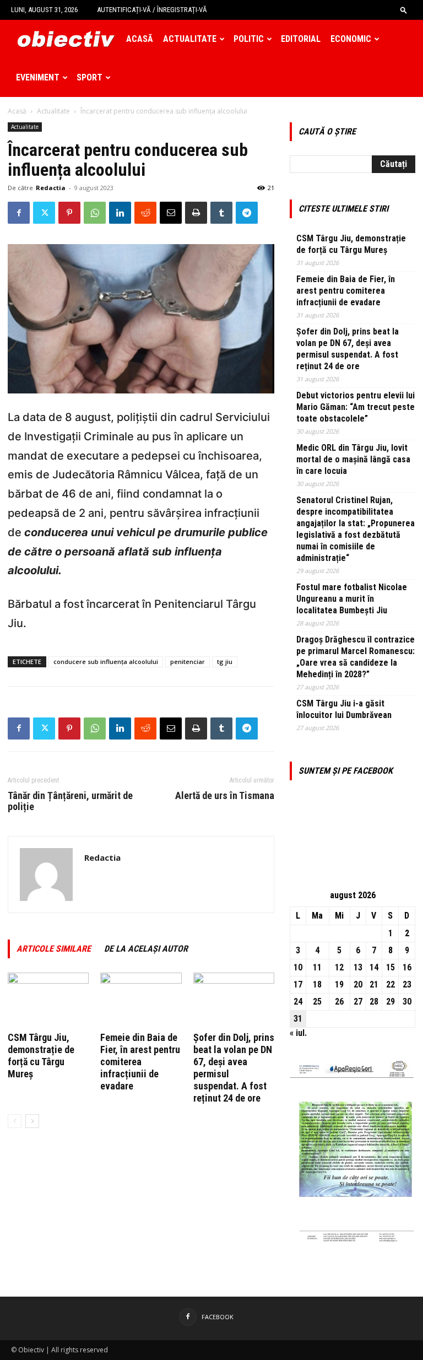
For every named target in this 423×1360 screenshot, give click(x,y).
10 (298, 967)
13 (358, 967)
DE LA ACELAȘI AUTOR (146, 948)
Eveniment (37, 77)
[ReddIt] (145, 213)
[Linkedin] (120, 213)
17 (298, 984)
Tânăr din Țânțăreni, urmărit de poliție (70, 801)
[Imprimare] (196, 213)
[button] (403, 10)
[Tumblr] (221, 213)
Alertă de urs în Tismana (224, 795)
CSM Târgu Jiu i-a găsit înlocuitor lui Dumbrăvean (344, 709)
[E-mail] (171, 213)
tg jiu (224, 661)
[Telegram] (247, 213)
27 (358, 1001)
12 (339, 967)
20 (358, 984)
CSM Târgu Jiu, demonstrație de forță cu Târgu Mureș (41, 1056)
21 (374, 984)
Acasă (139, 39)
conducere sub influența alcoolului (105, 661)
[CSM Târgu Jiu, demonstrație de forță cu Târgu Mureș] (48, 1000)
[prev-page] (14, 1121)
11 (317, 967)
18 (317, 984)
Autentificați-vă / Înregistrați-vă (152, 10)
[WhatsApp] (95, 213)
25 (317, 1001)
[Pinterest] (69, 213)
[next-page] (32, 1121)
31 (298, 1018)
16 (407, 967)
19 (339, 984)
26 (339, 1001)
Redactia (51, 188)
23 (407, 984)
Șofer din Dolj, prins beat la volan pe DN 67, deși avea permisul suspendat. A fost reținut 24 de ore (347, 348)
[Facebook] (19, 213)
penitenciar (187, 661)
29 (390, 1001)
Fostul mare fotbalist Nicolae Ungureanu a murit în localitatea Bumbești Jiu (351, 599)
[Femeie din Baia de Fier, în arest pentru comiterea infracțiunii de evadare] (140, 1000)
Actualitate (189, 39)
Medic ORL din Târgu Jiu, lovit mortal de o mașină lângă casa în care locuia (353, 459)
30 (407, 1001)
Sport (89, 77)
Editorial (301, 39)
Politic (249, 39)
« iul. (298, 1033)
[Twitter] (44, 213)
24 (298, 1001)
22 (390, 984)
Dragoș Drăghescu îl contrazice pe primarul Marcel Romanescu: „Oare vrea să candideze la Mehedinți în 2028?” (355, 656)
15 (390, 967)
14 (374, 967)
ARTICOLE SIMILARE (54, 948)
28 (374, 1001)
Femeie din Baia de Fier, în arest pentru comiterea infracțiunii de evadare (140, 1062)
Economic (350, 39)
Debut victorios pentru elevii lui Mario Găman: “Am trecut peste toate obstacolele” (355, 407)
